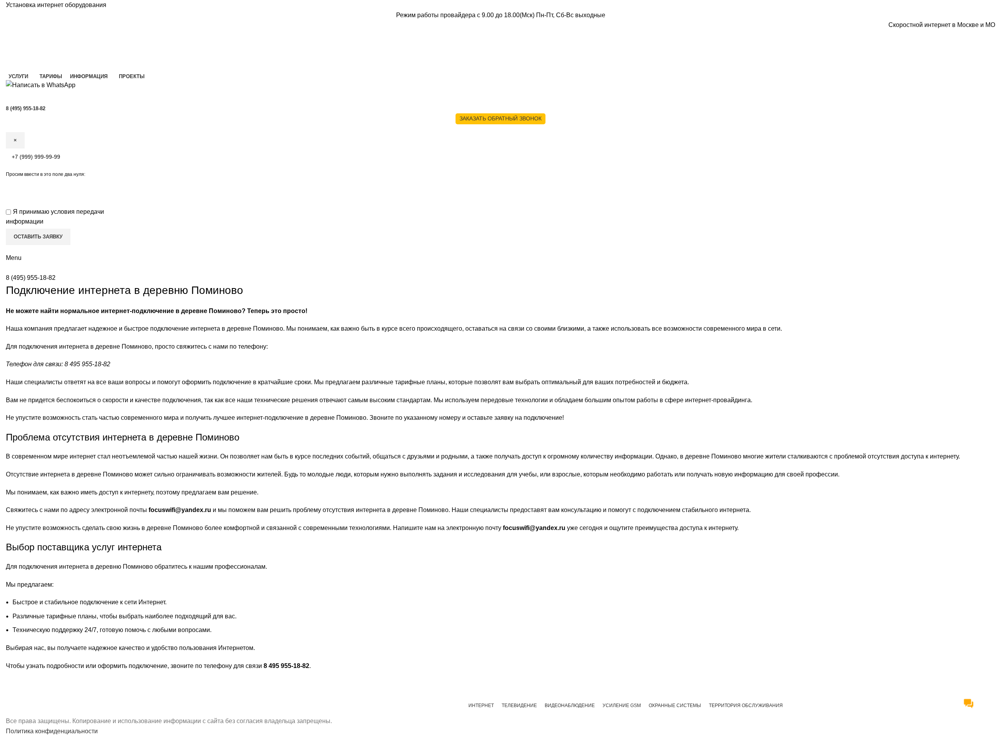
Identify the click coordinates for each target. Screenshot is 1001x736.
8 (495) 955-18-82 (31, 277)
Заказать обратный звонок (500, 118)
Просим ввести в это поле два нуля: (45, 174)
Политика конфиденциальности (52, 731)
